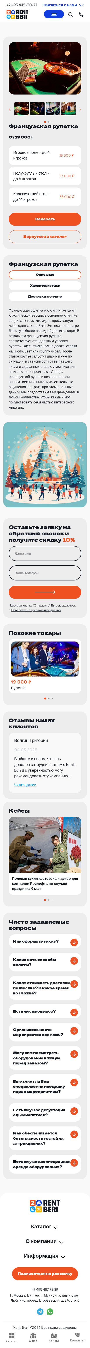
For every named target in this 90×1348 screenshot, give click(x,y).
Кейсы (54, 1341)
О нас (33, 1341)
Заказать (45, 218)
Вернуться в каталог (45, 236)
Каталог (11, 1341)
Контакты (77, 1340)
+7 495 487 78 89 (45, 1289)
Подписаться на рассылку (45, 1273)
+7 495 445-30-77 (22, 4)
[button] (10, 109)
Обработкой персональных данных (36, 610)
